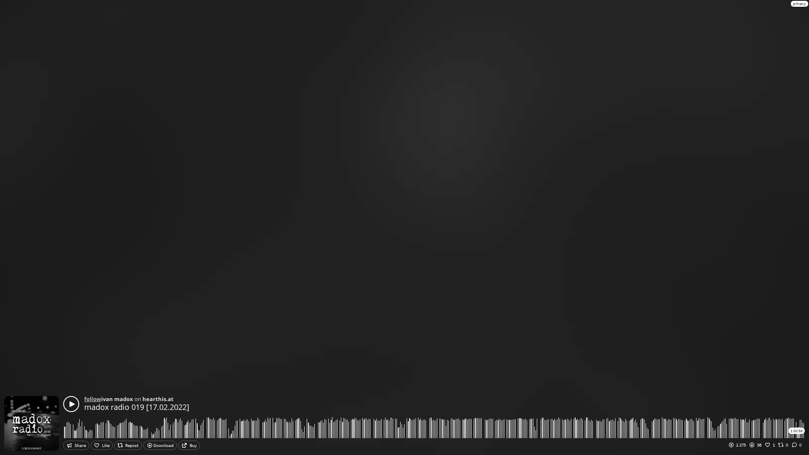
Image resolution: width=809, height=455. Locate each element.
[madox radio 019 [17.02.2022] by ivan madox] (71, 404)
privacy (799, 3)
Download (163, 445)
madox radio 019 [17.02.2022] (136, 407)
